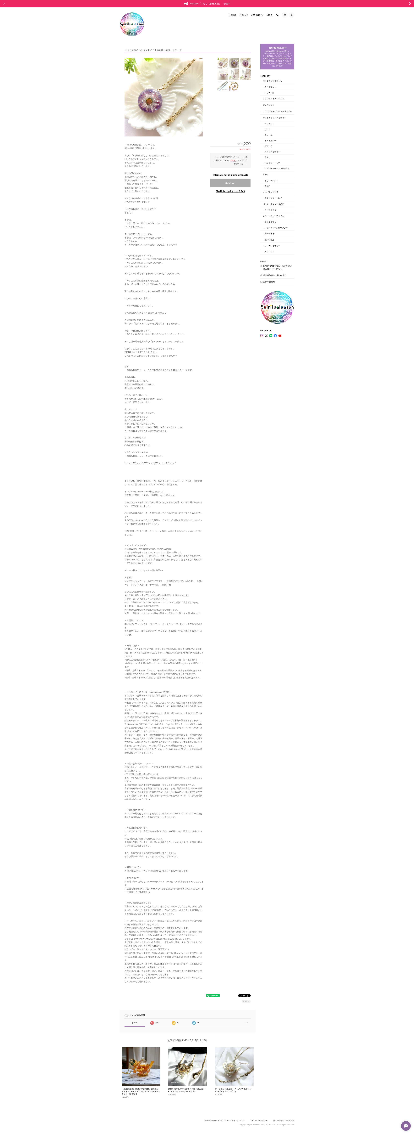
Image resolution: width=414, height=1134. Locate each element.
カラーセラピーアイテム (273, 216)
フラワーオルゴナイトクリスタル (277, 111)
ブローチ (268, 146)
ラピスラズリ (270, 210)
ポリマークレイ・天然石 (273, 204)
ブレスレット (268, 105)
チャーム (268, 135)
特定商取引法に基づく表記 (275, 275)
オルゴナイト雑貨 (270, 192)
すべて (135, 1022)
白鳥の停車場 (268, 233)
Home (233, 14)
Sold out (230, 182)
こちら (233, 160)
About (244, 14)
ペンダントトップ (272, 163)
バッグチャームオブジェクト (277, 168)
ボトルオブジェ (271, 222)
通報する (246, 1001)
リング (267, 129)
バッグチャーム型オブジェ (276, 228)
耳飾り (267, 157)
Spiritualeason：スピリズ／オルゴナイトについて (277, 267)
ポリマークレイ (271, 181)
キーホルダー (270, 141)
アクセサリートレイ (273, 198)
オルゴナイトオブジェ (272, 81)
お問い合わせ (269, 282)
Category (257, 14)
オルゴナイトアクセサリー (274, 118)
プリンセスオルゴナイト (273, 98)
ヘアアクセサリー (272, 152)
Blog (269, 14)
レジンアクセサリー (271, 246)
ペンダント (269, 124)
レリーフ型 (269, 92)
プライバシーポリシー (258, 1121)
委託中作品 (269, 240)
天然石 (267, 186)
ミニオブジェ (270, 87)
